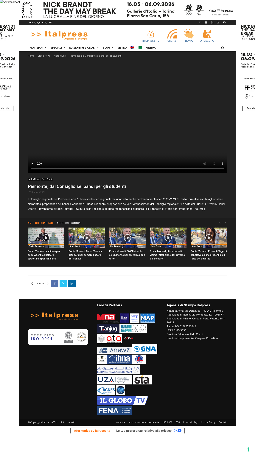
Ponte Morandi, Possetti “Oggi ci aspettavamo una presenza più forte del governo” (209, 255)
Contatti (223, 422)
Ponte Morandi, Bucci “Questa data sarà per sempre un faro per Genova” (85, 255)
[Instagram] (206, 22)
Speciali (56, 47)
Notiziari (36, 47)
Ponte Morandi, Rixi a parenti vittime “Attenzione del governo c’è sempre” (167, 255)
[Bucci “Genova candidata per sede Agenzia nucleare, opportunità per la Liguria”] (46, 238)
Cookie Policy (208, 422)
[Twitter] (218, 22)
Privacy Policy (190, 422)
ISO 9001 (167, 422)
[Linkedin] (212, 22)
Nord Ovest (60, 55)
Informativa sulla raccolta (92, 430)
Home (31, 55)
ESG (178, 422)
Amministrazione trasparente (143, 422)
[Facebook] (200, 22)
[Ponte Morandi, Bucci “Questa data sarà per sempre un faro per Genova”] (87, 238)
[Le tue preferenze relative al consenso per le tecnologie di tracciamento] (248, 449)
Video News (44, 55)
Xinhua (151, 47)
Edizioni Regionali (82, 47)
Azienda (120, 422)
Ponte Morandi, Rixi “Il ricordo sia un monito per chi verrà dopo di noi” (127, 255)
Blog (106, 47)
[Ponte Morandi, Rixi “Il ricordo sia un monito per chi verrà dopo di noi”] (127, 238)
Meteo (122, 47)
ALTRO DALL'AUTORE (69, 223)
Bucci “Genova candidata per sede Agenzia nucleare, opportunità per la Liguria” (44, 255)
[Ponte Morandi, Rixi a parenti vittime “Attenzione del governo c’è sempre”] (168, 238)
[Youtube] (224, 22)
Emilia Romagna (36, 246)
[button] (222, 48)
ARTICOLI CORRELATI (40, 223)
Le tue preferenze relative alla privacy (144, 430)
